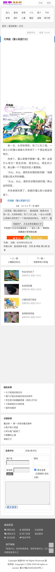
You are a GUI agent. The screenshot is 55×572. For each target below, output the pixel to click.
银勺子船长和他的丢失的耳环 (19, 396)
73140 (39, 238)
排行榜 (47, 18)
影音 (8, 18)
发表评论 (31, 32)
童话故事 (13, 26)
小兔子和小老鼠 (11, 427)
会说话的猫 (27, 286)
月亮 (31, 246)
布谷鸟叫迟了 (28, 272)
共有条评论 (31, 451)
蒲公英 (44, 246)
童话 (16, 12)
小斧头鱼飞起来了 (12, 431)
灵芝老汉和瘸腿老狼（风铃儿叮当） (22, 400)
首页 (4, 26)
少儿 (31, 12)
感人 (39, 12)
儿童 (23, 18)
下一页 (31, 206)
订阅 (27, 238)
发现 (23, 12)
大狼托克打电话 (29, 299)
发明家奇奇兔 (28, 313)
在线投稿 (39, 530)
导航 (41, 3)
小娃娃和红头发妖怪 (15, 404)
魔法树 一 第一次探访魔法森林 (18, 423)
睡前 (31, 18)
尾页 (37, 206)
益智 (39, 18)
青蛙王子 (8, 439)
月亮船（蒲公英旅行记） (19, 200)
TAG (47, 12)
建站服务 (39, 534)
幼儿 (8, 12)
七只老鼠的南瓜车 (14, 392)
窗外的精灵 (11, 408)
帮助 (38, 246)
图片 (16, 18)
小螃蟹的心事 (10, 435)
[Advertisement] (27, 71)
